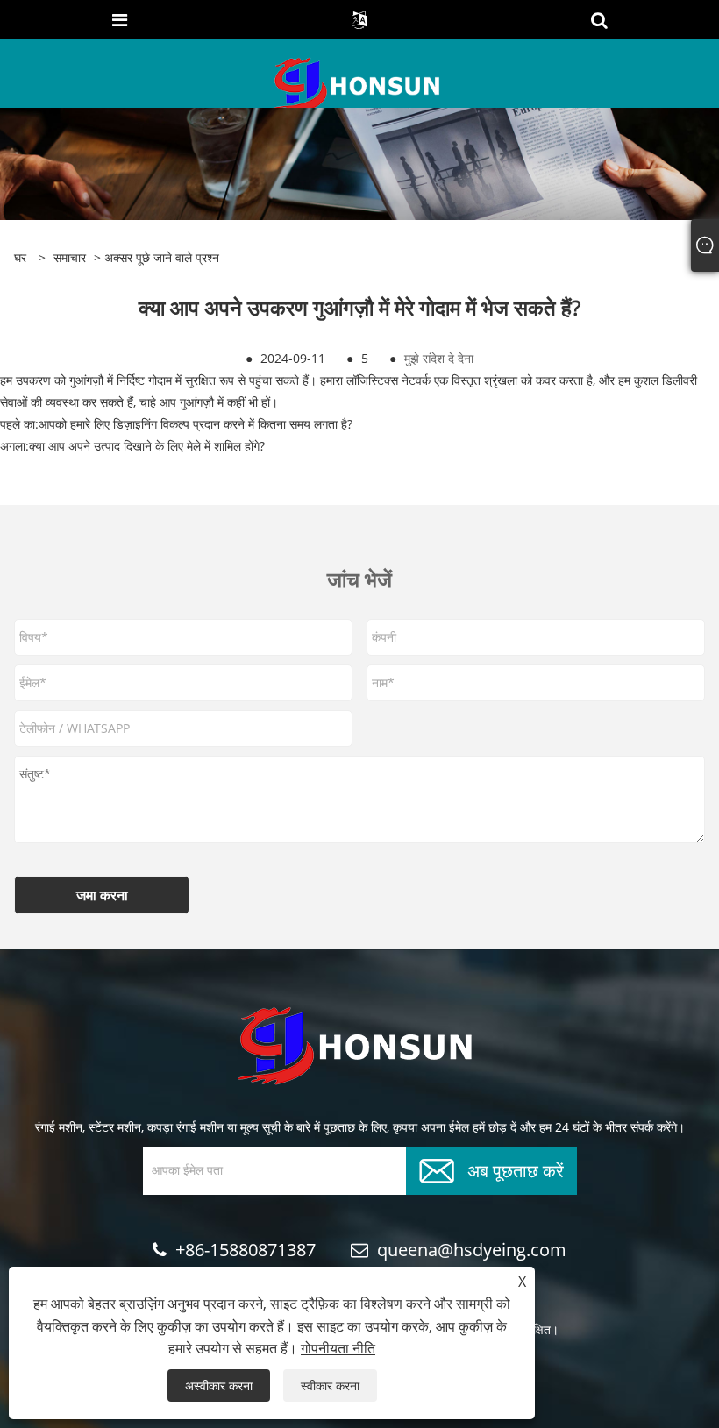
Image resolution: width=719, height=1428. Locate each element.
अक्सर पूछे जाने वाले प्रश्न (161, 257)
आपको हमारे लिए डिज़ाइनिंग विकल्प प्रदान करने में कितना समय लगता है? (195, 424)
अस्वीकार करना (219, 1385)
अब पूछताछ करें (515, 1169)
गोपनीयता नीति (338, 1348)
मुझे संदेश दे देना (438, 358)
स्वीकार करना (330, 1385)
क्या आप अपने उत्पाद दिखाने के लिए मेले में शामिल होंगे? (147, 445)
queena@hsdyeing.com (471, 1249)
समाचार (69, 257)
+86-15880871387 (245, 1249)
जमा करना (102, 895)
